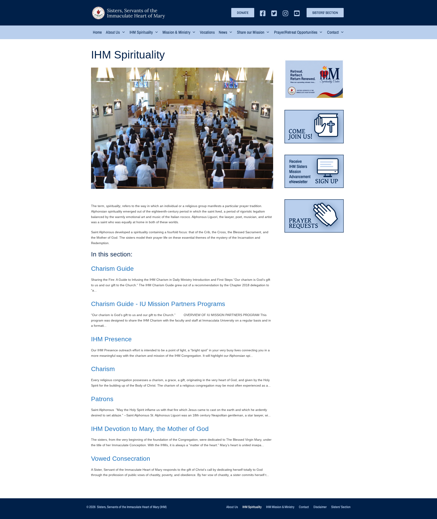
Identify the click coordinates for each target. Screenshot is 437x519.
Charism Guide (112, 268)
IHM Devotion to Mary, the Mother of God (150, 428)
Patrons (102, 399)
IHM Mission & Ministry (280, 506)
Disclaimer (320, 506)
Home (97, 32)
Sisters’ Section (341, 506)
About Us (232, 506)
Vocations (207, 32)
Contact (304, 506)
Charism (103, 368)
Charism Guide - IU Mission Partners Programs (158, 303)
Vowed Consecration (120, 458)
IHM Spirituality (252, 506)
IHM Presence (111, 339)
